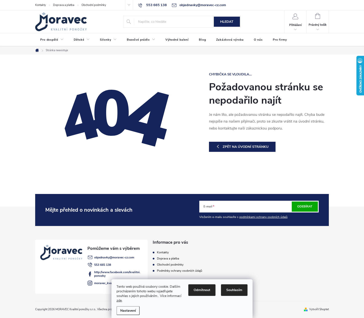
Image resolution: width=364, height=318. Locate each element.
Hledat (226, 21)
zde (119, 300)
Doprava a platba (63, 5)
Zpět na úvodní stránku (246, 146)
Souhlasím (234, 290)
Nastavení (128, 310)
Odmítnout (202, 290)
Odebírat (304, 206)
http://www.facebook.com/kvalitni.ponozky (117, 274)
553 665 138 (102, 265)
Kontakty (40, 5)
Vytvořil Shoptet (319, 309)
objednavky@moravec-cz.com (114, 257)
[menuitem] (52, 39)
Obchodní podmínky (94, 5)
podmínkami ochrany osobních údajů (263, 217)
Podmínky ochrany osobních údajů (179, 271)
